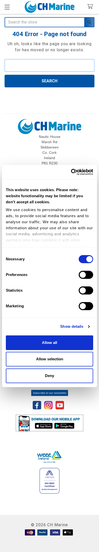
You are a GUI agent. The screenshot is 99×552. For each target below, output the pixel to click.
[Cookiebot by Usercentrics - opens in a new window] (71, 172)
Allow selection (49, 359)
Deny (49, 375)
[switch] (86, 275)
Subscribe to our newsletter (50, 392)
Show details (71, 326)
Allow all (49, 342)
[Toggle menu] (7, 7)
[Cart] (91, 6)
